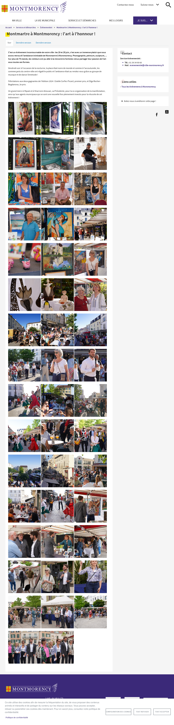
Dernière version (23, 42)
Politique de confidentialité (17, 717)
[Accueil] (34, 8)
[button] (24, 118)
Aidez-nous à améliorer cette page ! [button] (140, 101)
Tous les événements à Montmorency (139, 86)
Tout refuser (142, 712)
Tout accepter (162, 712)
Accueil (8, 27)
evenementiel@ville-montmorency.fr (147, 65)
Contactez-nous (125, 4)
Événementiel (46, 27)
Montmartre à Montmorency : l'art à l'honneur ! (77, 27)
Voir (9, 42)
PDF (167, 112)
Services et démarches (26, 27)
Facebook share (156, 114)
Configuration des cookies (118, 712)
